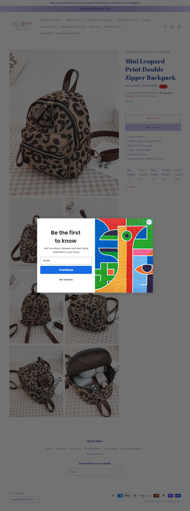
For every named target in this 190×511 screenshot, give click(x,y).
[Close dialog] (149, 222)
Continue (66, 270)
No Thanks (66, 279)
